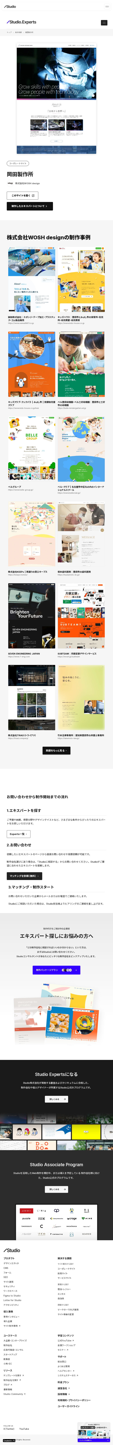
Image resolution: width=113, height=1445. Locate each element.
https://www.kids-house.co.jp (71, 323)
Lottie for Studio (12, 1300)
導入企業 (8, 1321)
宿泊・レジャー (64, 1289)
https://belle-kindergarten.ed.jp (72, 408)
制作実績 (18, 32)
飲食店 (7, 1359)
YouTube (24, 1429)
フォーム (7, 1272)
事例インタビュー (12, 1316)
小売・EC (8, 1363)
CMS (6, 1268)
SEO (6, 1277)
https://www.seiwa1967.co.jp (21, 323)
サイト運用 (9, 1282)
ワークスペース (11, 1291)
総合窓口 (62, 1361)
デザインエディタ (11, 1263)
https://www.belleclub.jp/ (69, 493)
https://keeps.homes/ (18, 575)
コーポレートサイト (66, 1268)
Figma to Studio (12, 1295)
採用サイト (63, 1273)
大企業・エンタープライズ (15, 1340)
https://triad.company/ (18, 738)
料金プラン (63, 1382)
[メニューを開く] (107, 6)
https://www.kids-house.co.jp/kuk (23, 408)
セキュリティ (9, 1286)
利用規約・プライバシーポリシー (74, 1400)
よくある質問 (64, 1366)
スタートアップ (10, 1354)
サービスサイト (65, 1278)
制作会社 (8, 1345)
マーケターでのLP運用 (68, 1309)
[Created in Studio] (9, 1440)
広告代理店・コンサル (13, 1350)
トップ (9, 32)
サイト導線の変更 (66, 1314)
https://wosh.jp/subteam (69, 657)
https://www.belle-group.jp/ (20, 490)
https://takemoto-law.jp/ (68, 738)
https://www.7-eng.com (19, 657)
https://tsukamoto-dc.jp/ (69, 575)
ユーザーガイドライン (69, 1406)
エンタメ (61, 1294)
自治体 (61, 1298)
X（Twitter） (9, 1429)
